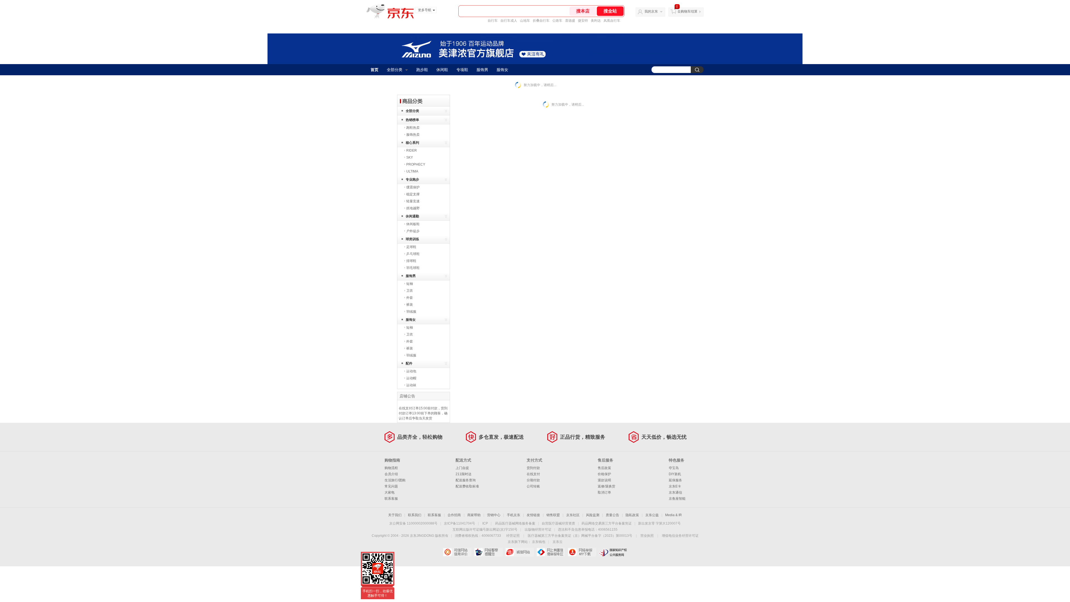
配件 (409, 363)
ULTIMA (412, 171)
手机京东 (513, 515)
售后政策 (604, 468)
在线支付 (533, 474)
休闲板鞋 (413, 224)
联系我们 (414, 515)
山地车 (525, 21)
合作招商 (454, 515)
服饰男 (482, 69)
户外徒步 (413, 231)
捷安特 (583, 21)
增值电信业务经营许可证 (680, 536)
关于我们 (395, 515)
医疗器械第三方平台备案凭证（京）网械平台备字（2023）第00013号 (580, 536)
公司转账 (533, 486)
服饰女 (502, 69)
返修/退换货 (606, 486)
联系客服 (391, 499)
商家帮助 (474, 515)
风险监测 (592, 515)
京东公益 (652, 515)
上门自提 (462, 468)
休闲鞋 (442, 69)
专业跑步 (412, 179)
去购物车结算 (687, 11)
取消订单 (604, 492)
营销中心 (493, 515)
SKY (409, 157)
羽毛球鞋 (413, 268)
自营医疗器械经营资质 (558, 523)
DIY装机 (675, 474)
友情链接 (533, 515)
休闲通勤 (412, 216)
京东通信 (675, 492)
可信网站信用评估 (457, 552)
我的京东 (651, 11)
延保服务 (675, 480)
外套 (409, 298)
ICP (485, 523)
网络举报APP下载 (582, 552)
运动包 (411, 371)
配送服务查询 (466, 480)
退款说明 (604, 480)
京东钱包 (538, 542)
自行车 (493, 21)
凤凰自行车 (612, 21)
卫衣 (409, 291)
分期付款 (533, 480)
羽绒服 (411, 312)
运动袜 (411, 385)
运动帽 (411, 378)
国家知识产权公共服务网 (613, 552)
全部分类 (394, 69)
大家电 (390, 492)
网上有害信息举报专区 (550, 552)
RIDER (411, 150)
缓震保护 (413, 187)
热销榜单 (412, 120)
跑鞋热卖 (413, 128)
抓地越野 (413, 208)
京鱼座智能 (677, 499)
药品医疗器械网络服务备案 (515, 523)
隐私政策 (632, 515)
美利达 (596, 21)
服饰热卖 (413, 135)
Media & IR (673, 515)
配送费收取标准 (467, 486)
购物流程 (391, 468)
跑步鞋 (422, 69)
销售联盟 (553, 515)
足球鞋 (411, 247)
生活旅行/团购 (395, 480)
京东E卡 (675, 486)
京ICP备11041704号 (459, 523)
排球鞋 (411, 261)
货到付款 (533, 468)
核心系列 (412, 143)
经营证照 (513, 536)
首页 (374, 69)
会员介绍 (391, 474)
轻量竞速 (413, 201)
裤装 (409, 305)
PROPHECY (415, 164)
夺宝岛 (674, 468)
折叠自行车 (541, 21)
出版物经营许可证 (538, 529)
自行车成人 (508, 21)
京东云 (558, 542)
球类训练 (412, 239)
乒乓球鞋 (413, 254)
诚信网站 (519, 552)
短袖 (409, 284)
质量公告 (612, 515)
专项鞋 (462, 69)
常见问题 (391, 486)
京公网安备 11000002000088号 (413, 523)
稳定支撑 (413, 194)
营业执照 (647, 536)
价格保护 (604, 474)
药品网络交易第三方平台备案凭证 (607, 523)
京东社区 (573, 515)
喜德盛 (570, 21)
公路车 (557, 21)
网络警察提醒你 (488, 552)
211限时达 (463, 474)
